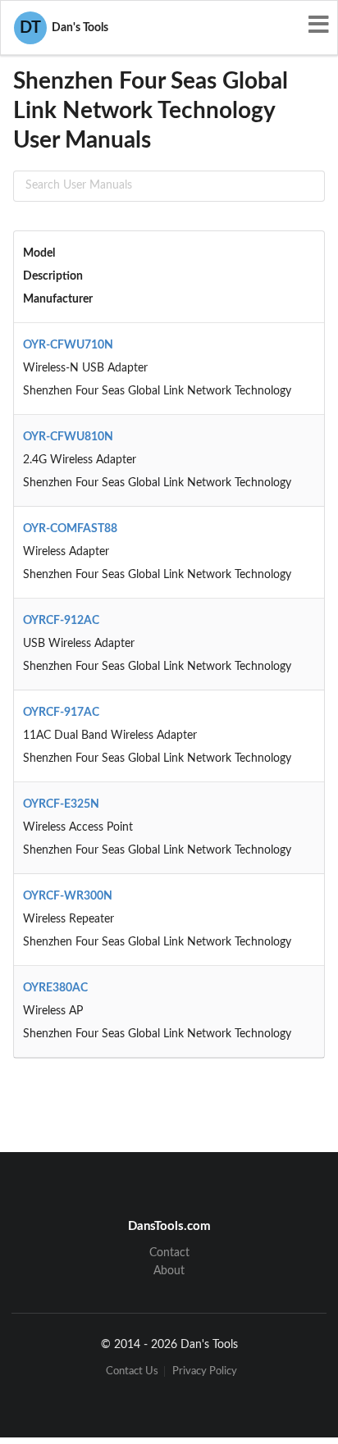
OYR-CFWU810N (68, 437)
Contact (169, 1253)
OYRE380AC (55, 988)
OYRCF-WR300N (67, 896)
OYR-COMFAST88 (70, 529)
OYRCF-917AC (61, 712)
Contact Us (132, 1371)
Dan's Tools (64, 28)
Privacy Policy (204, 1371)
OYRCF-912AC (61, 620)
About (169, 1271)
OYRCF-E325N (61, 804)
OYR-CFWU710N (68, 345)
